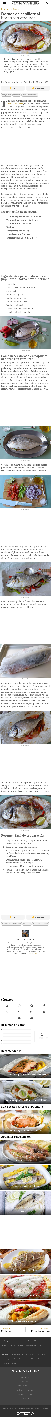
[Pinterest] (19, 1012)
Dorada (16, 95)
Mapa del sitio (25, 1403)
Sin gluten (6, 95)
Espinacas (5, 1363)
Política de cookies (25, 1394)
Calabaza (22, 1359)
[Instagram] (32, 1012)
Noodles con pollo (8, 1331)
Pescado (27, 924)
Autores (25, 1382)
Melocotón (38, 1341)
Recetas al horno (40, 924)
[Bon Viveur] (25, 3)
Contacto (26, 1399)
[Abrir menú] (4, 3)
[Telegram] (32, 1006)
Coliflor (32, 1359)
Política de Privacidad (25, 1390)
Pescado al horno (29, 95)
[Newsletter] (32, 1018)
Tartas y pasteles (17, 1354)
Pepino (12, 1345)
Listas (14, 1363)
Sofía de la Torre (25, 939)
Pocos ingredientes (9, 1359)
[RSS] (19, 1018)
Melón (20, 1345)
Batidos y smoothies (23, 1341)
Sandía (41, 1345)
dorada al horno (15, 104)
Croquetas (41, 1354)
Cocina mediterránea (11, 924)
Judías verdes (31, 1345)
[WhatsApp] (19, 1006)
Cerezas (5, 1350)
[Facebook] (44, 1006)
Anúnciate (25, 1377)
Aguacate (41, 1359)
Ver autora (33, 953)
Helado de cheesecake (40, 1331)
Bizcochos (30, 1354)
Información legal (25, 1386)
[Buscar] (47, 3)
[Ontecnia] (25, 1414)
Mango (4, 1345)
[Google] (7, 1006)
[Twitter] (7, 1012)
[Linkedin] (44, 1012)
